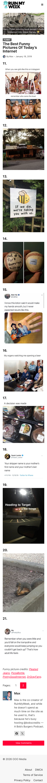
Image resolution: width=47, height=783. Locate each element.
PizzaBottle (17, 672)
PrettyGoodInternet (14, 676)
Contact (38, 780)
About (28, 769)
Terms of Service (33, 774)
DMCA (39, 769)
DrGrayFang (34, 676)
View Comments (23, 743)
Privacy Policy (22, 780)
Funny (7, 40)
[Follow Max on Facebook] (16, 733)
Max (11, 56)
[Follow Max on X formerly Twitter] (22, 733)
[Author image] (4, 56)
